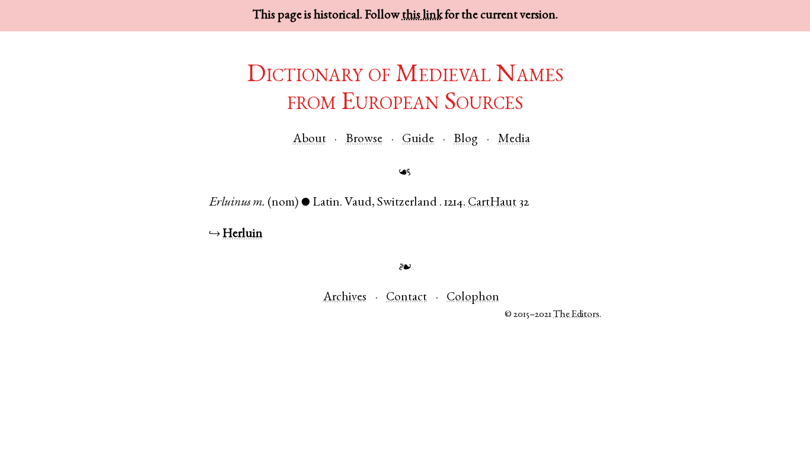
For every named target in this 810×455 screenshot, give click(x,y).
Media (514, 139)
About (309, 139)
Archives (344, 297)
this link (422, 15)
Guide (418, 139)
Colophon (473, 297)
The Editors (576, 315)
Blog (466, 139)
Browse (364, 139)
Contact (406, 297)
